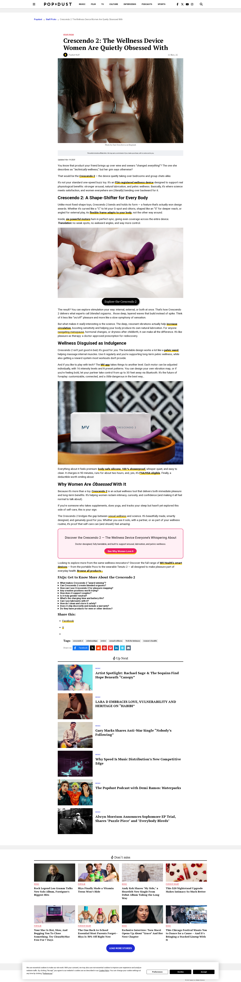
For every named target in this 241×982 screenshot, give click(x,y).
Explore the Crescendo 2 (121, 301)
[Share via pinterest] (104, 647)
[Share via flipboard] (110, 647)
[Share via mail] (128, 647)
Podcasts (147, 4)
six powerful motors (78, 219)
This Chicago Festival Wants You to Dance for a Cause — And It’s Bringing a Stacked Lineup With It (186, 934)
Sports (161, 4)
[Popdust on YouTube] (187, 4)
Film (93, 4)
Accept (204, 972)
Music (82, 4)
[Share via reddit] (98, 647)
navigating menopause (71, 331)
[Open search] (201, 4)
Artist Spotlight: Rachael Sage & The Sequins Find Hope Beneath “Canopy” (137, 675)
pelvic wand (171, 350)
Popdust (38, 19)
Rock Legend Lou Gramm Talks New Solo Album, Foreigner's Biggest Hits (53, 891)
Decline (181, 972)
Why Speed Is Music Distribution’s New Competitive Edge (138, 761)
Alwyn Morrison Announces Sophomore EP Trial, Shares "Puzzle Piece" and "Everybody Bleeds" (135, 818)
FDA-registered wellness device (134, 182)
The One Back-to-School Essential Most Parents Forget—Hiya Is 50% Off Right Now (98, 933)
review (103, 641)
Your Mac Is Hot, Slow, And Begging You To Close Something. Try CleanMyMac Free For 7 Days (52, 934)
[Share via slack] (122, 647)
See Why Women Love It (120, 551)
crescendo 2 (78, 641)
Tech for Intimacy (133, 641)
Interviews (130, 4)
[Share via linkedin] (116, 647)
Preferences (157, 972)
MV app (105, 364)
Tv (102, 4)
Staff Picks (51, 19)
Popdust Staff (74, 55)
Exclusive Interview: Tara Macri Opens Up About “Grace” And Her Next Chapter (142, 933)
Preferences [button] (47, 973)
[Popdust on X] (182, 4)
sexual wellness (117, 516)
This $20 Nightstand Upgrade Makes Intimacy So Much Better (186, 890)
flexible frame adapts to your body (111, 212)
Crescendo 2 (87, 176)
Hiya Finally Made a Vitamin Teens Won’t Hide (96, 890)
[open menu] (34, 4)
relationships (91, 641)
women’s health (150, 641)
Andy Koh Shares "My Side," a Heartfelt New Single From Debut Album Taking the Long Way (140, 893)
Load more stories (120, 948)
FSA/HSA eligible (149, 473)
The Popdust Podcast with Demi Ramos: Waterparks (138, 788)
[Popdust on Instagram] (192, 4)
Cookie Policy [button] (104, 971)
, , (122, 469)
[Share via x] (92, 647)
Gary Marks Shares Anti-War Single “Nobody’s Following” (133, 732)
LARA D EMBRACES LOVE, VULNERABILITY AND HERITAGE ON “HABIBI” (135, 703)
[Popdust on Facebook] (177, 4)
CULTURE (113, 4)
